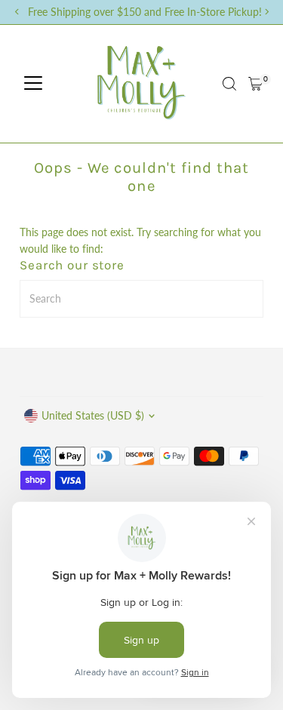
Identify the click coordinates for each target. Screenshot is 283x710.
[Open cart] (255, 84)
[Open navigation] (33, 84)
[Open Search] (229, 84)
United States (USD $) (93, 416)
